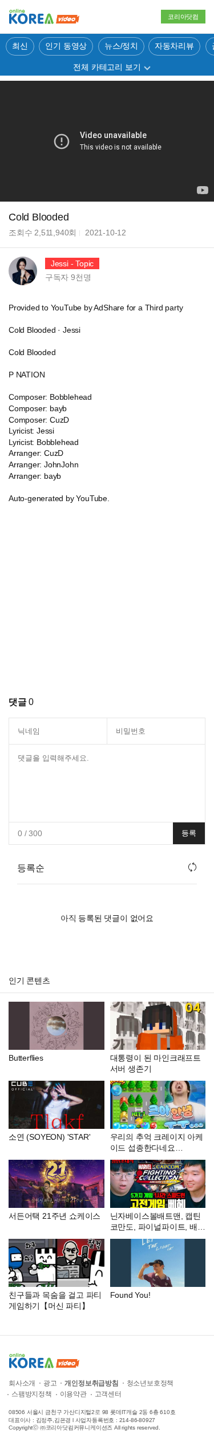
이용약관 (73, 1394)
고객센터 (108, 1394)
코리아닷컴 (183, 16)
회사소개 (22, 1383)
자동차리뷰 (174, 45)
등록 (188, 833)
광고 (50, 1383)
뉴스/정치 (121, 45)
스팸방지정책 (31, 1394)
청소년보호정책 (150, 1383)
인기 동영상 (66, 45)
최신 (20, 45)
